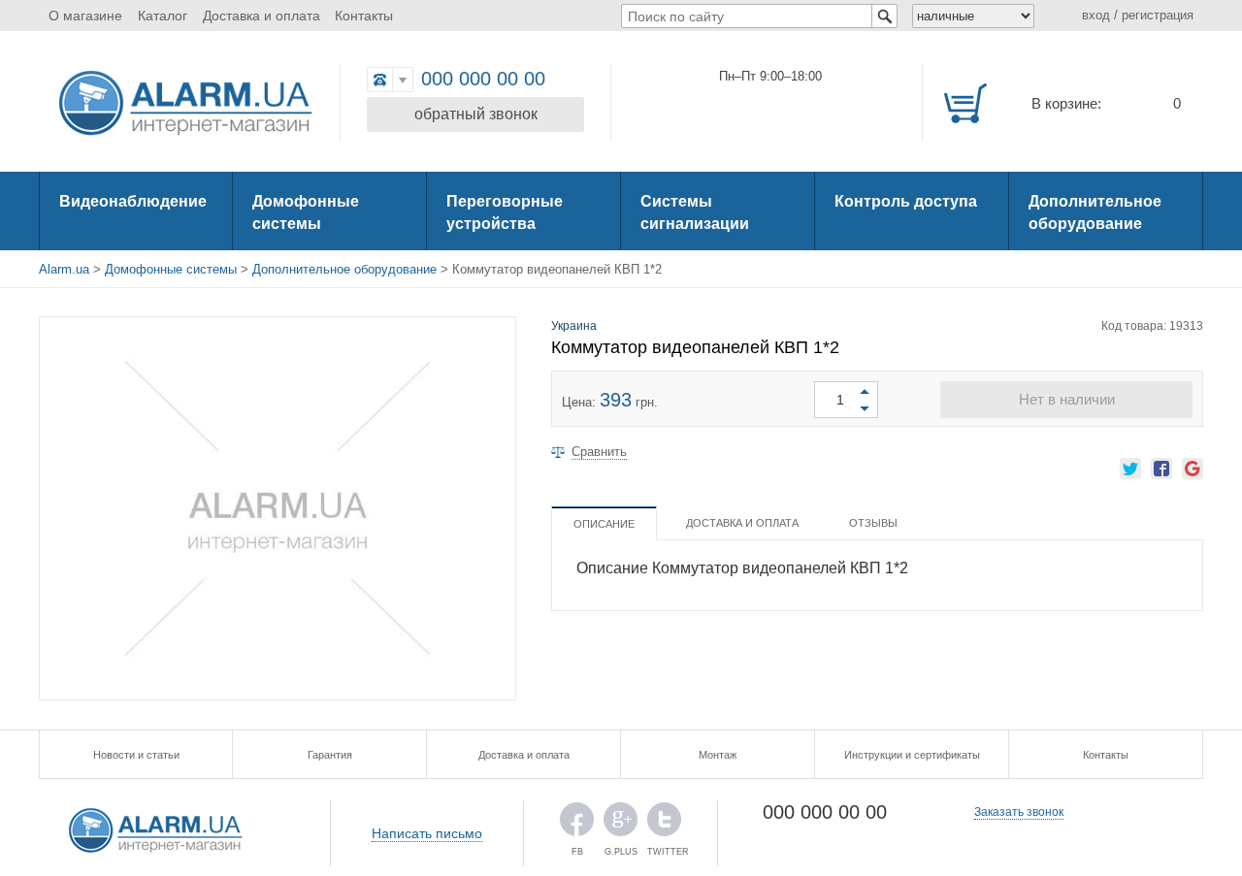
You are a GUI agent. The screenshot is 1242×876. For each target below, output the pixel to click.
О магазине (85, 15)
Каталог (162, 15)
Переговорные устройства (504, 212)
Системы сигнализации (694, 212)
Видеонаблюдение (133, 201)
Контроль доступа (905, 201)
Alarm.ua (64, 269)
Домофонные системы (305, 212)
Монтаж (717, 755)
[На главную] (184, 105)
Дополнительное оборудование (1095, 212)
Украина (574, 326)
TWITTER (664, 824)
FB (577, 824)
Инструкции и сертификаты (912, 755)
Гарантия (330, 755)
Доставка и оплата (261, 15)
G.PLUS (620, 824)
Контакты (364, 15)
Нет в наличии (1067, 399)
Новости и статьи (136, 755)
